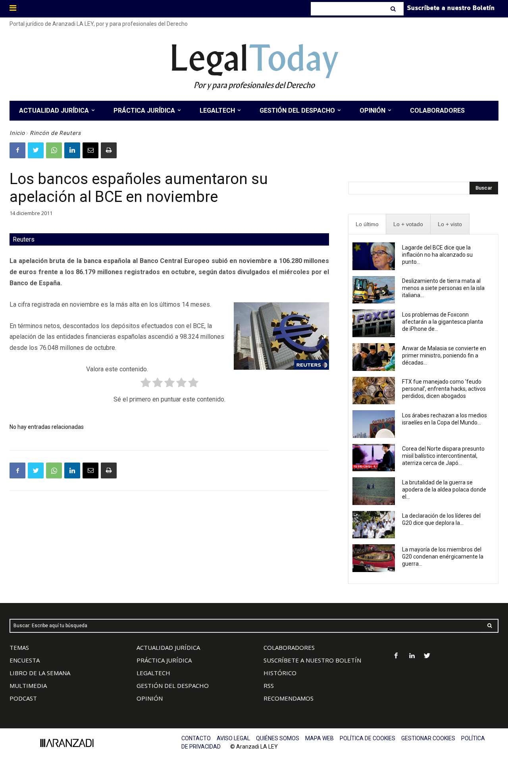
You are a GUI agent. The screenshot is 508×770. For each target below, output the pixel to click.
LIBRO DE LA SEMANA (40, 673)
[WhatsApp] (54, 150)
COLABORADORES (289, 647)
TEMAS (19, 647)
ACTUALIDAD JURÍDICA (168, 647)
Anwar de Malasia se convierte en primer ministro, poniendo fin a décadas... (444, 355)
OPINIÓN (150, 698)
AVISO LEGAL (233, 738)
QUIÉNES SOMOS (277, 738)
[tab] (367, 224)
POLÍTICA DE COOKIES (367, 738)
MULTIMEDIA (28, 685)
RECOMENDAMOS (289, 698)
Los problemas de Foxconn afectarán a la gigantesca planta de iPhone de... (442, 321)
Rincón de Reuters (55, 133)
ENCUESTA (25, 660)
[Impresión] (109, 150)
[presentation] (367, 224)
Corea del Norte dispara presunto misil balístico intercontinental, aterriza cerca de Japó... (443, 455)
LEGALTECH (153, 673)
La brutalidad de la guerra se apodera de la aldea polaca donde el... (444, 489)
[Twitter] (36, 150)
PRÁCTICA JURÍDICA (164, 660)
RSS (269, 685)
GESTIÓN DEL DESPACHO (173, 685)
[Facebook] (17, 150)
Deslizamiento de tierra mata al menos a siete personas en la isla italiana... (443, 288)
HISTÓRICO (280, 673)
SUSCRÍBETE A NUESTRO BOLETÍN (312, 660)
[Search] (394, 8)
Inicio (17, 133)
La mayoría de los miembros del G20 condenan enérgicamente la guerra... (442, 556)
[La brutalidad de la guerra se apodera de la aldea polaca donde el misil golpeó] (373, 491)
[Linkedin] (72, 150)
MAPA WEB (319, 738)
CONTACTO (196, 738)
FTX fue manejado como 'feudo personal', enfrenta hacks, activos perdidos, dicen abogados (444, 388)
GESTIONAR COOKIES (428, 738)
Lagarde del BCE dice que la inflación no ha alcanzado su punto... (437, 254)
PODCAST (23, 698)
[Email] (90, 150)
